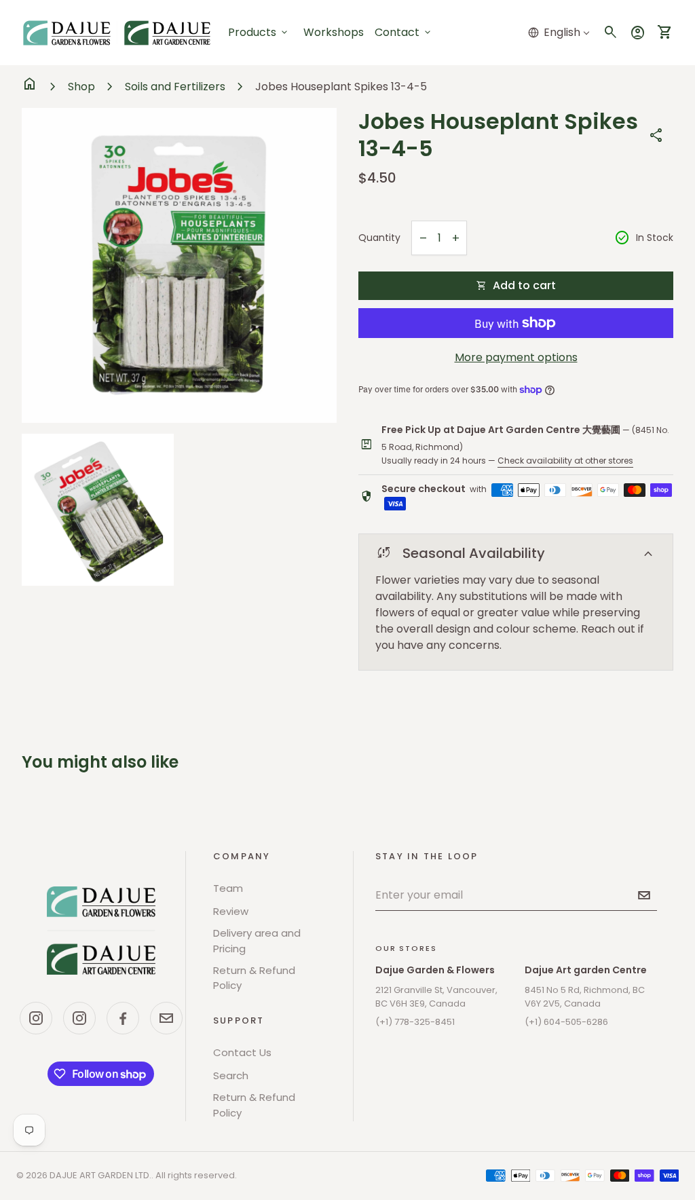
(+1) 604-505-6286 (566, 1021)
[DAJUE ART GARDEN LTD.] (101, 930)
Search (230, 1075)
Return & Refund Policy (254, 978)
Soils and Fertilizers (175, 86)
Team (228, 888)
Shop (81, 86)
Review (230, 911)
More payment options (516, 357)
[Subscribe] (644, 895)
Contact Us (242, 1052)
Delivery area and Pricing (257, 941)
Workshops (333, 32)
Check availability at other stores (565, 460)
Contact (404, 32)
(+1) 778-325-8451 (415, 1021)
